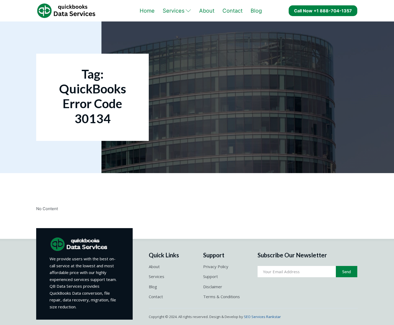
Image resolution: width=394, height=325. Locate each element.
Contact (232, 11)
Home (147, 11)
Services (173, 11)
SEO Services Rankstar (262, 316)
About (206, 11)
